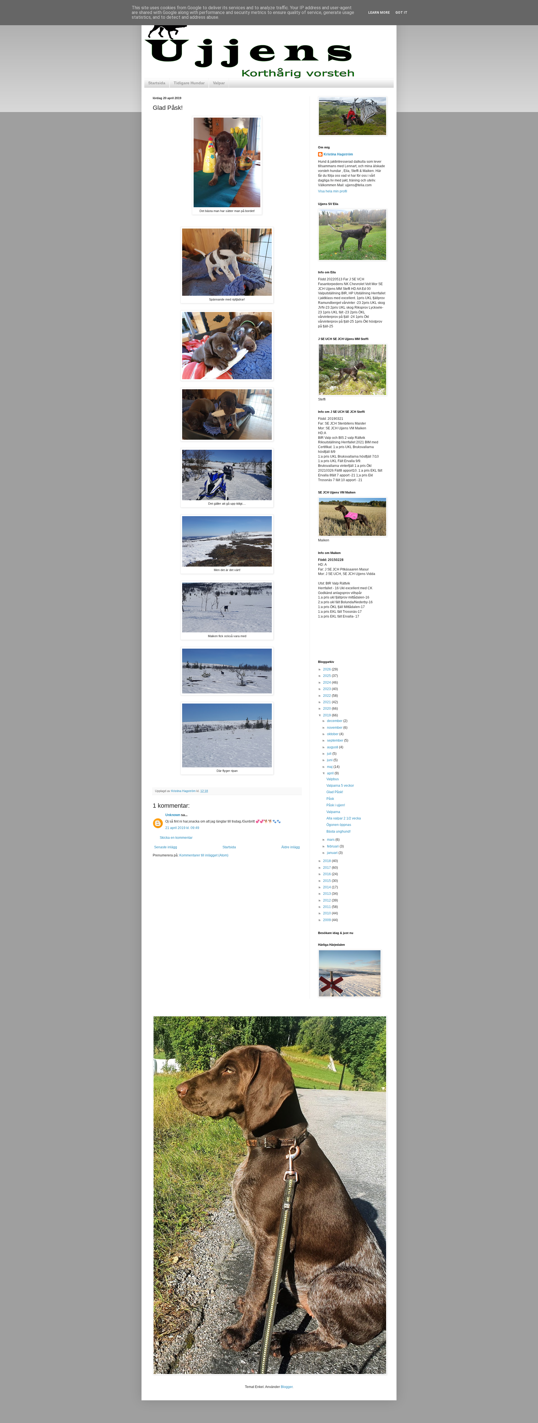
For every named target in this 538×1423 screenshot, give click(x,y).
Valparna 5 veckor (340, 786)
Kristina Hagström (338, 154)
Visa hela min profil (332, 191)
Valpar (219, 83)
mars (331, 840)
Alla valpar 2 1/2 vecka (343, 818)
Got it (401, 13)
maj (330, 767)
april (331, 773)
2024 (327, 682)
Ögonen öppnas (338, 825)
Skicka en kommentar (176, 838)
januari (332, 853)
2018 (327, 861)
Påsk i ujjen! (335, 805)
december (335, 721)
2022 (327, 696)
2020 (327, 709)
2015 (327, 881)
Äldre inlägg (290, 847)
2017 (327, 868)
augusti (333, 747)
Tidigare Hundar (189, 83)
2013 (327, 894)
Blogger (287, 1387)
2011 (327, 907)
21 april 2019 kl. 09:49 (182, 828)
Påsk (330, 799)
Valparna (333, 812)
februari (333, 846)
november (335, 728)
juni (330, 760)
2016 (327, 874)
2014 (327, 887)
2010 (327, 913)
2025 (327, 676)
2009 (327, 920)
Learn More (379, 13)
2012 (327, 900)
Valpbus (332, 779)
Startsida (156, 83)
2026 (327, 669)
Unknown (172, 815)
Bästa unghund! (338, 831)
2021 (327, 702)
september (335, 740)
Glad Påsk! (334, 792)
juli (329, 754)
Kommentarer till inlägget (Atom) (203, 855)
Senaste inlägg (165, 847)
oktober (333, 734)
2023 (327, 689)
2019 (327, 715)
